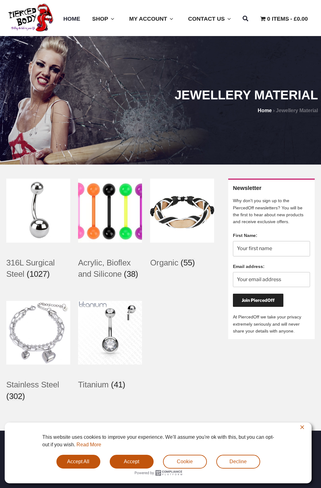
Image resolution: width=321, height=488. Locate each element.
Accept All (78, 461)
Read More (88, 444)
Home (71, 19)
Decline (238, 461)
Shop (100, 19)
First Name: (245, 235)
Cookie (185, 461)
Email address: (249, 266)
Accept (131, 461)
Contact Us (206, 19)
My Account (148, 19)
